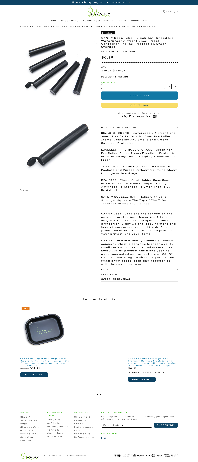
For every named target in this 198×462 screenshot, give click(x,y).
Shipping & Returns (82, 419)
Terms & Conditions (55, 431)
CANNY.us (99, 11)
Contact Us (82, 434)
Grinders (26, 430)
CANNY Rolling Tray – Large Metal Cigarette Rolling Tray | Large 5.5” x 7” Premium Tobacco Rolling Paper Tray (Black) (45, 361)
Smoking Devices (26, 439)
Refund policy (84, 437)
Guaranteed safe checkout (139, 113)
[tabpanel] (153, 347)
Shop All (26, 417)
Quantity (108, 82)
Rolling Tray (29, 434)
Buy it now (139, 105)
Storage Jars (29, 427)
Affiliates (54, 423)
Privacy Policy (57, 426)
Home (23, 26)
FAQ (77, 430)
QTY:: (105, 67)
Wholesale (54, 436)
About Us (53, 420)
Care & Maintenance (83, 425)
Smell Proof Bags (28, 422)
